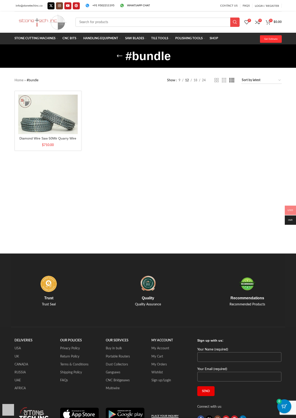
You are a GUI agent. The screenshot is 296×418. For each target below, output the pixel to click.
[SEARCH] (235, 22)
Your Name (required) (212, 349)
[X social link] (51, 5)
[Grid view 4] (231, 80)
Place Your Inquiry (165, 416)
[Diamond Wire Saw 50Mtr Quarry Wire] (48, 114)
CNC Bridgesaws (118, 380)
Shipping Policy (71, 372)
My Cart (157, 356)
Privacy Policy (70, 348)
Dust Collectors (117, 364)
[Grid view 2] (216, 80)
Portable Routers (118, 356)
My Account (160, 348)
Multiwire (113, 388)
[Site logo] (43, 22)
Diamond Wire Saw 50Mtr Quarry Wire (47, 138)
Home (19, 80)
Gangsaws (113, 372)
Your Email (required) (212, 369)
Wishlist (157, 372)
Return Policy (69, 356)
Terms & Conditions (74, 364)
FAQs (64, 380)
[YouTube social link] (67, 5)
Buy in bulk (114, 348)
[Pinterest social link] (76, 5)
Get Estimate (271, 39)
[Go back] (119, 56)
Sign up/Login (161, 380)
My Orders (159, 364)
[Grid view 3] (224, 80)
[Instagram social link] (59, 5)
